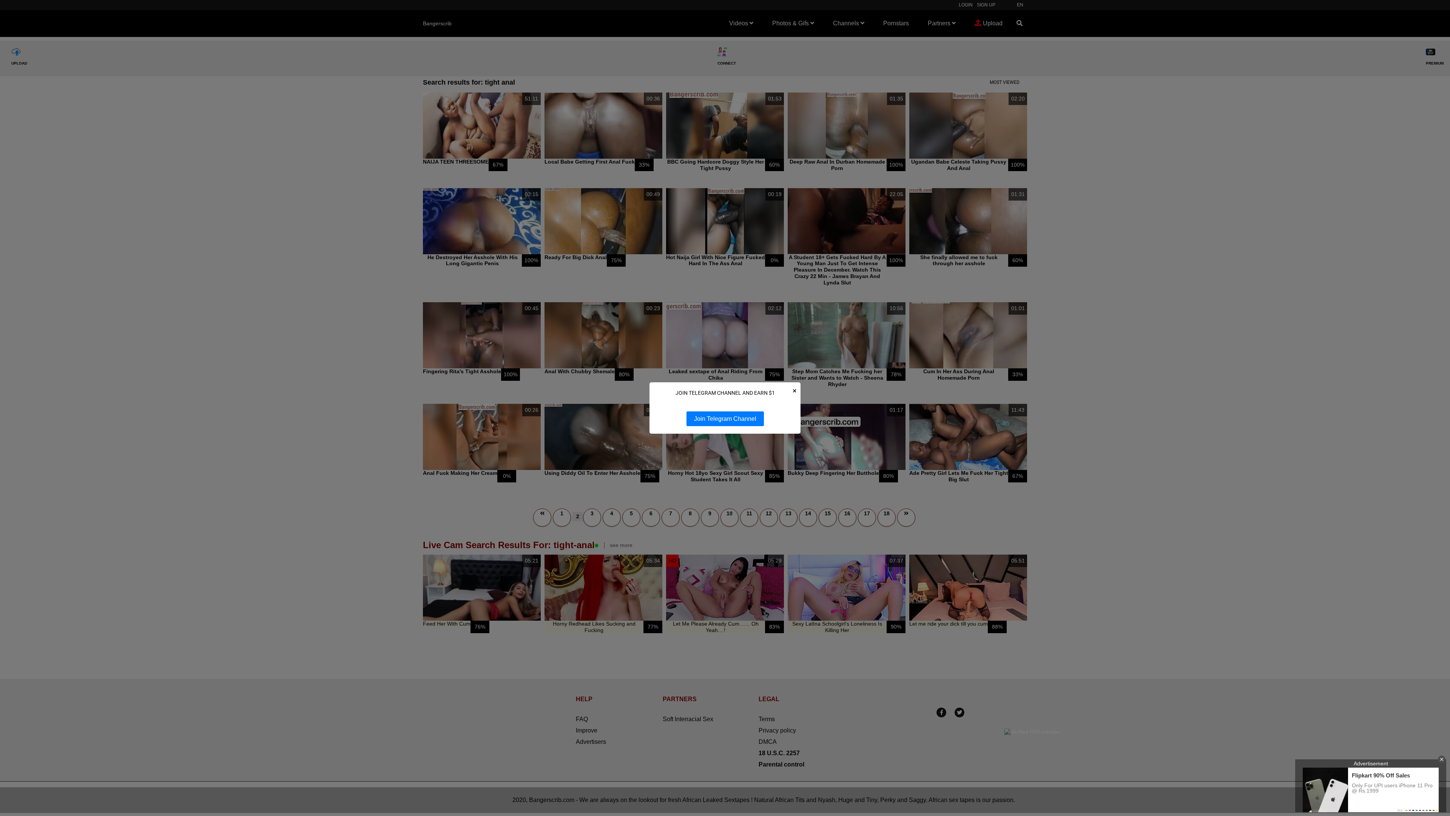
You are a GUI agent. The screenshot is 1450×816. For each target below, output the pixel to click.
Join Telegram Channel (725, 419)
